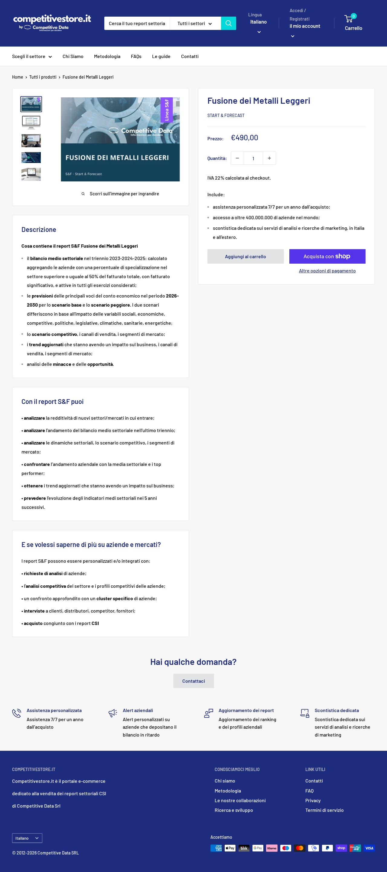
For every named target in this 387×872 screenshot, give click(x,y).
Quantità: (217, 158)
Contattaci (193, 681)
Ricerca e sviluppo (234, 810)
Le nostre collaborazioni (240, 800)
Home (17, 77)
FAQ (309, 790)
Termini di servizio (324, 810)
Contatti (190, 56)
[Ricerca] (228, 23)
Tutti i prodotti (43, 77)
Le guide (161, 56)
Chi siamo (225, 780)
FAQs (136, 56)
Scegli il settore (28, 56)
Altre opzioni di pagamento (327, 270)
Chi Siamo (73, 56)
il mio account (305, 26)
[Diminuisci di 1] (237, 158)
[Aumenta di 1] (269, 158)
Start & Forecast (226, 115)
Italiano (22, 838)
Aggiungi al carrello (245, 256)
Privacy (313, 800)
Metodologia (107, 56)
